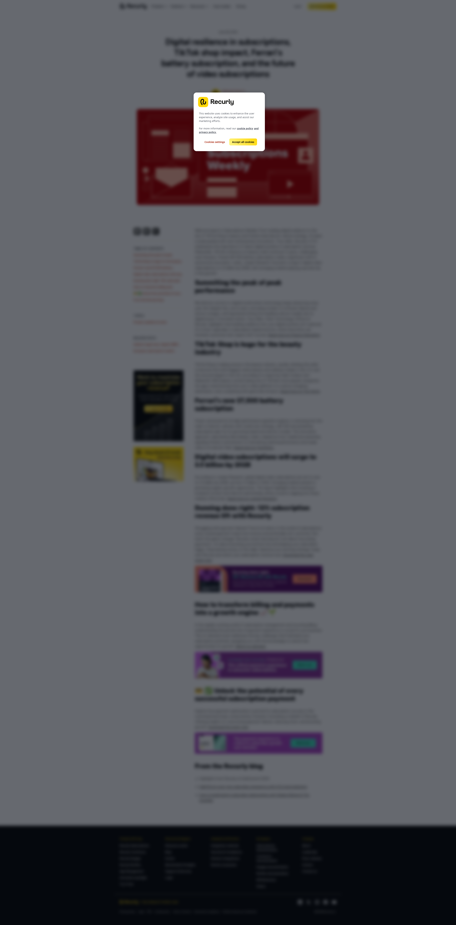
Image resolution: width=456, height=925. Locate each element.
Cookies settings (214, 142)
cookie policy (245, 128)
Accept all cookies (243, 142)
